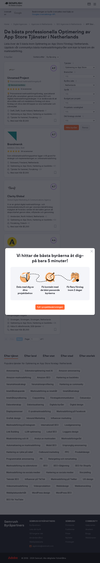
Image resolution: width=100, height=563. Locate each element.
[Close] (92, 251)
